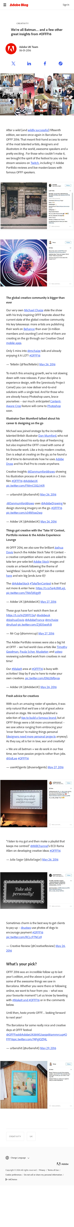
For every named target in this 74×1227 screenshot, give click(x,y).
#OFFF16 (34, 355)
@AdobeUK (30, 481)
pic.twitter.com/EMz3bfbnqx (42, 678)
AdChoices (12, 1179)
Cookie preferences (14, 1175)
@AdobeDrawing (52, 503)
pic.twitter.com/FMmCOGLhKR (25, 486)
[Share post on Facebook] (45, 64)
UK (31, 1136)
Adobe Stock (41, 562)
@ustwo (26, 928)
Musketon (42, 652)
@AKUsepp (41, 1034)
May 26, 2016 (47, 364)
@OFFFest (12, 1034)
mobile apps (13, 343)
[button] (37, 1158)
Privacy (42, 1170)
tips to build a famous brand (38, 718)
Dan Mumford (47, 436)
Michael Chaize (33, 310)
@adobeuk (43, 615)
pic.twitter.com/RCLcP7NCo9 (24, 937)
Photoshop (54, 406)
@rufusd (11, 625)
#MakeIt (17, 669)
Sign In (66, 4)
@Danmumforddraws (41, 471)
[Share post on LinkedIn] (29, 64)
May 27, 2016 (48, 602)
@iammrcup (55, 1034)
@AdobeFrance (34, 620)
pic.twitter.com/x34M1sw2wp (24, 513)
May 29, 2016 (48, 1048)
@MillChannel (39, 846)
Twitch (35, 163)
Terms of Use (53, 1170)
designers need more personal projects (31, 736)
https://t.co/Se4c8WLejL (51, 588)
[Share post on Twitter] (13, 64)
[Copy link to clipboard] (60, 64)
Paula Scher (27, 652)
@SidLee (11, 758)
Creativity (23, 23)
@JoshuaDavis (15, 620)
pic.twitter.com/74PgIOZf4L (30, 1039)
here (9, 576)
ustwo (58, 652)
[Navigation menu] (5, 5)
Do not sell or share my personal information (43, 1175)
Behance (29, 329)
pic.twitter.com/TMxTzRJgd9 (23, 593)
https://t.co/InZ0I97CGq (20, 615)
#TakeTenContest (40, 583)
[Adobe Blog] (42, 5)
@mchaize (34, 351)
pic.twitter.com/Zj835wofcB (35, 625)
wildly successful (38, 130)
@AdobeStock (20, 583)
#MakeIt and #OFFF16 (26, 1000)
